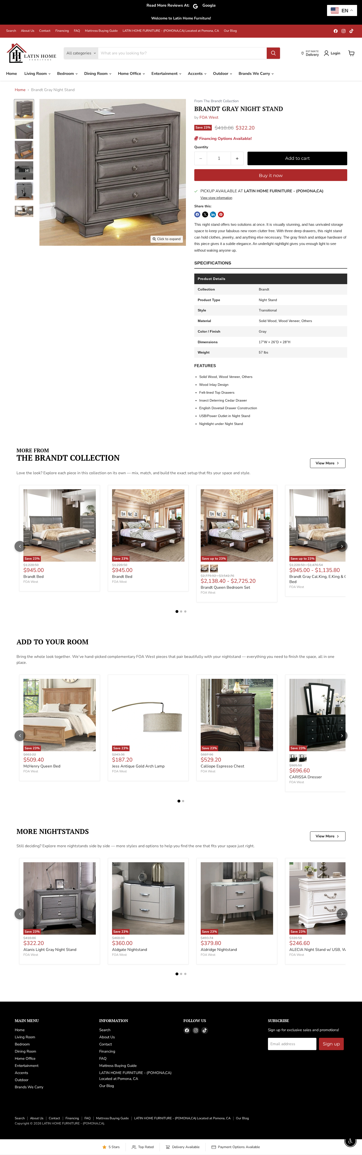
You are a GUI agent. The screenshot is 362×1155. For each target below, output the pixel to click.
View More (325, 463)
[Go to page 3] (185, 611)
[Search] (273, 53)
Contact (44, 31)
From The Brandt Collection (216, 101)
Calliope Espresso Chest (222, 766)
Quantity (201, 147)
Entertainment (165, 73)
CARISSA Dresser (305, 777)
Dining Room (96, 73)
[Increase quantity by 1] (237, 158)
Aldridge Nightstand (219, 949)
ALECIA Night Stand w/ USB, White (321, 949)
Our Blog (230, 31)
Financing (62, 31)
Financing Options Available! (225, 138)
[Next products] (342, 546)
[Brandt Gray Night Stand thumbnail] (24, 109)
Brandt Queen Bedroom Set (225, 587)
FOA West (208, 117)
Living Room (36, 73)
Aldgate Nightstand (129, 949)
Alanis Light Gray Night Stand (49, 949)
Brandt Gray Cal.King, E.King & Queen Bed (322, 579)
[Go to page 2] (181, 611)
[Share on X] (205, 214)
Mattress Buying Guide (101, 31)
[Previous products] (20, 546)
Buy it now (271, 175)
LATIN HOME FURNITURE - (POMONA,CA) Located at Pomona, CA (171, 31)
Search (11, 31)
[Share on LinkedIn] (213, 214)
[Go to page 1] (176, 611)
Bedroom (66, 73)
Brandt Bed (33, 576)
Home (11, 73)
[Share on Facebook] (197, 214)
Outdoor (221, 73)
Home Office (130, 73)
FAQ (77, 31)
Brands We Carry (255, 73)
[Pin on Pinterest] (221, 214)
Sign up (331, 1044)
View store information (216, 198)
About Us (27, 31)
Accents (196, 73)
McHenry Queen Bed (41, 766)
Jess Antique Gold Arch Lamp (138, 766)
